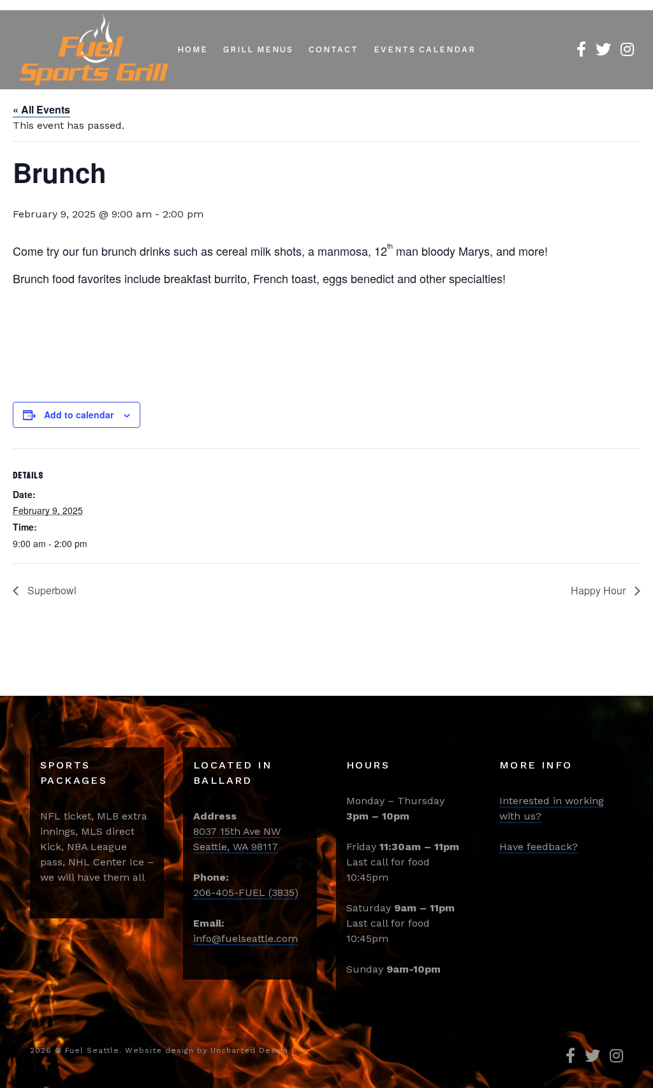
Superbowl (51, 590)
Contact (333, 49)
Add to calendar (79, 414)
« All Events (41, 109)
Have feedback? (538, 847)
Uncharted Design (249, 1050)
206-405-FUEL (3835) (245, 892)
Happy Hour (599, 590)
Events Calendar (425, 49)
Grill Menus (258, 49)
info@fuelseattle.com (245, 938)
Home (192, 49)
